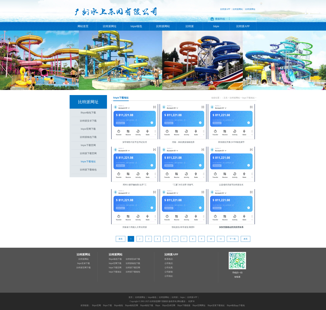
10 (211, 239)
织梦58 (191, 301)
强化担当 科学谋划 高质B (183, 227)
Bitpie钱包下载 (88, 112)
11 (221, 239)
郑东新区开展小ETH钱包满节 (231, 142)
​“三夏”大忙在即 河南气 (183, 185)
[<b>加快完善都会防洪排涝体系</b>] (231, 223)
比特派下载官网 (88, 153)
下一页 (233, 239)
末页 (245, 239)
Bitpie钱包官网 (131, 305)
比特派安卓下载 (88, 121)
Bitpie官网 (96, 305)
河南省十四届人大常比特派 (134, 227)
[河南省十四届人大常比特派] (134, 223)
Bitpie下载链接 (183, 305)
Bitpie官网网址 (199, 305)
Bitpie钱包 (118, 305)
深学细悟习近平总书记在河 (134, 142)
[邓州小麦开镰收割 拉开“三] (134, 181)
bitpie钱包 (136, 26)
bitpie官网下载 (88, 129)
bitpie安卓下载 (83, 263)
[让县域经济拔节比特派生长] (231, 181)
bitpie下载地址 (88, 161)
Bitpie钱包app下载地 (236, 305)
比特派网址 (250, 9)
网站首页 (83, 26)
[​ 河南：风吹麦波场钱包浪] (183, 138)
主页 (225, 98)
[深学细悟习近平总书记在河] (134, 138)
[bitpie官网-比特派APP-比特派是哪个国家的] (115, 21)
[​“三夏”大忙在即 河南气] (183, 181)
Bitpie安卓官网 (168, 305)
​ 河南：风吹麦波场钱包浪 (182, 142)
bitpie (216, 26)
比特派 (190, 26)
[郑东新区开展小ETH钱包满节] (231, 138)
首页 (131, 297)
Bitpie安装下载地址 (216, 305)
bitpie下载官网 (88, 145)
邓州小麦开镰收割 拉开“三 (135, 185)
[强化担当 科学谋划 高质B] (183, 223)
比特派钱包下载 (88, 137)
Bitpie (157, 305)
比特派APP (225, 9)
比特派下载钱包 (88, 169)
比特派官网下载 (83, 267)
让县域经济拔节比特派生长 (231, 185)
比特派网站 (238, 9)
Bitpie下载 (107, 305)
